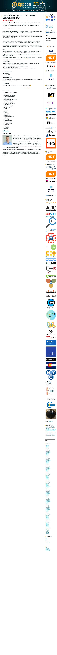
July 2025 (47, 454)
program (32, 10)
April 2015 (47, 526)
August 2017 (47, 510)
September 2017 (48, 509)
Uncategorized (48, 542)
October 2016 (47, 513)
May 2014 (47, 531)
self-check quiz (27, 57)
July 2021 (47, 484)
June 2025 (47, 455)
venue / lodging (26, 10)
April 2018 (47, 505)
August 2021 (47, 483)
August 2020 (47, 487)
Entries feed (47, 548)
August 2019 (47, 494)
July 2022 (47, 476)
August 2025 (47, 453)
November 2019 (48, 491)
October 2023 (47, 467)
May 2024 (47, 463)
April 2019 (47, 497)
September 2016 (48, 514)
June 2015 (47, 524)
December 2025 (48, 450)
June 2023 (47, 471)
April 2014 (47, 532)
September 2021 (48, 482)
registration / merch (40, 10)
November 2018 (48, 499)
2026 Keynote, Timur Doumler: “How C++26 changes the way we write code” (51, 430)
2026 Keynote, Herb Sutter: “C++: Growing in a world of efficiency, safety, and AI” (50, 427)
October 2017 (47, 508)
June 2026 (47, 447)
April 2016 (47, 518)
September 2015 (48, 521)
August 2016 (47, 515)
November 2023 (48, 466)
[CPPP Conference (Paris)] (51, 324)
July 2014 (47, 529)
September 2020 (48, 486)
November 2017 (48, 507)
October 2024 (47, 459)
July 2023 (47, 470)
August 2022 (47, 475)
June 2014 (47, 530)
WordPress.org (48, 550)
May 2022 (47, 478)
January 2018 (47, 506)
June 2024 (47, 462)
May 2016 (47, 517)
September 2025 (48, 452)
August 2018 (47, 502)
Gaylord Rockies (25, 24)
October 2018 (47, 500)
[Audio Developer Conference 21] (51, 208)
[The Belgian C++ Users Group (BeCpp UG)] (51, 214)
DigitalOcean (50, 421)
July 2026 (47, 446)
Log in (46, 547)
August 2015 (47, 522)
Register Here (6, 130)
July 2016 (47, 516)
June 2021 (47, 485)
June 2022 (47, 477)
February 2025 (48, 458)
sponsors (19, 10)
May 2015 (47, 525)
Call (46, 538)
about (14, 10)
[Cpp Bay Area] (51, 292)
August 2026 (47, 445)
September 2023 (48, 468)
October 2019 (47, 492)
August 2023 (47, 469)
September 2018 (48, 501)
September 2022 (48, 474)
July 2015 (47, 523)
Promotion (47, 541)
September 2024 (48, 460)
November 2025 (48, 451)
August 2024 (47, 461)
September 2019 (48, 493)
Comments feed (48, 549)
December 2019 (48, 490)
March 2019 (47, 498)
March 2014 (47, 533)
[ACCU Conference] (51, 203)
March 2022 (47, 479)
